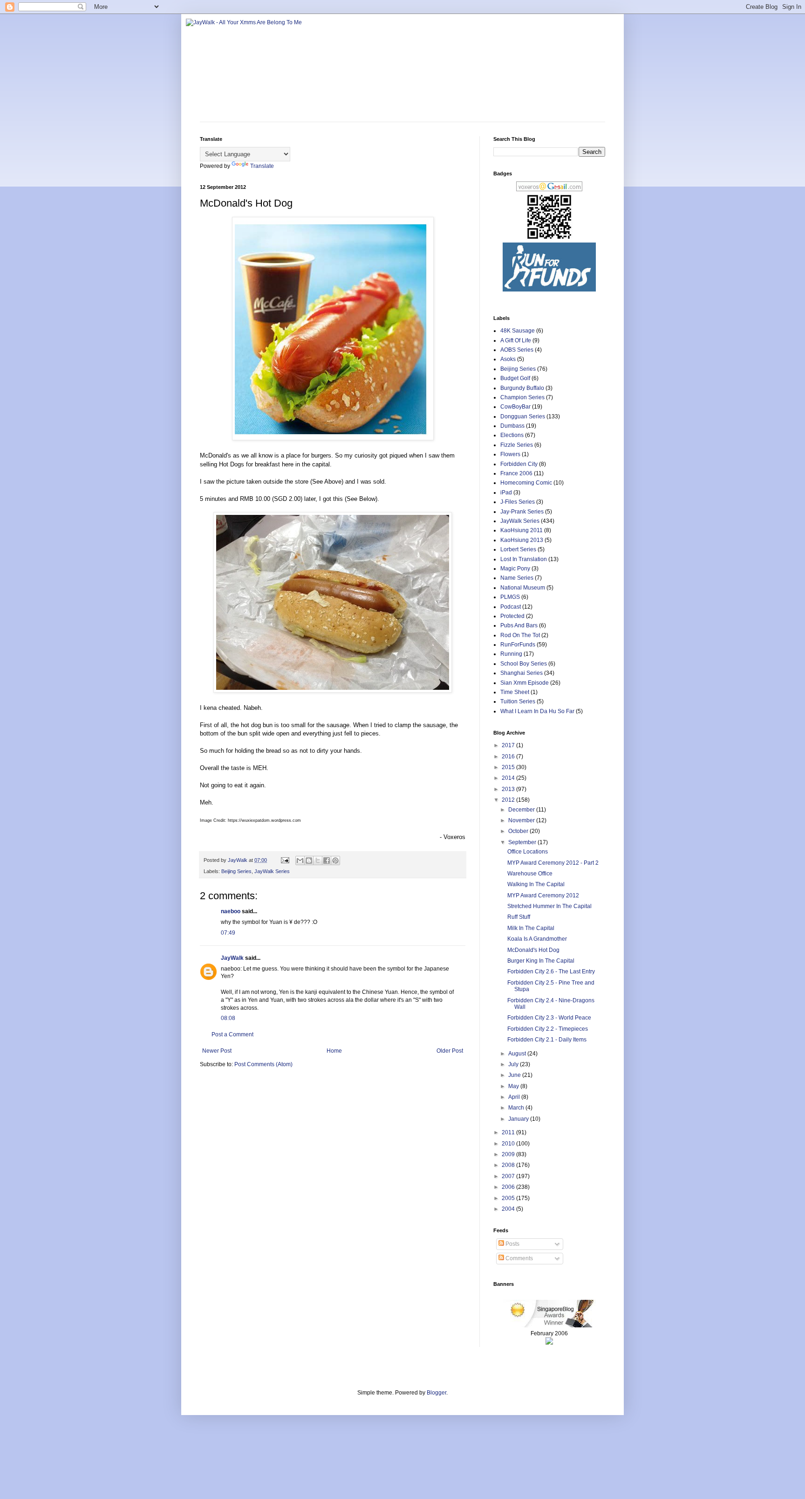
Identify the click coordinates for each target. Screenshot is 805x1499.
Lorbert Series (518, 549)
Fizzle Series (516, 445)
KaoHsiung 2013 (521, 540)
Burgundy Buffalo (522, 388)
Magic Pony (515, 568)
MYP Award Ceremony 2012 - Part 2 (553, 863)
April (514, 1097)
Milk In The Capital (530, 928)
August (517, 1053)
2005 (509, 1198)
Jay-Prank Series (522, 511)
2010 (509, 1143)
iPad (506, 492)
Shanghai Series (521, 673)
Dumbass (512, 426)
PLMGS (510, 597)
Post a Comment (232, 1034)
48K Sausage (517, 330)
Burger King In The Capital (540, 961)
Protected (512, 616)
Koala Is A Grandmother (537, 939)
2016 (509, 756)
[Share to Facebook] (326, 860)
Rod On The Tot (520, 635)
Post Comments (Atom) (263, 1064)
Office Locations (527, 851)
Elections (512, 435)
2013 (509, 789)
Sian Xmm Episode (524, 683)
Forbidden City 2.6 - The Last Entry (551, 971)
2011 (509, 1132)
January (519, 1119)
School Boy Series (523, 663)
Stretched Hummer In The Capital (549, 906)
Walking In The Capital (536, 884)
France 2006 (516, 473)
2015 (509, 767)
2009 (509, 1154)
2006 (509, 1187)
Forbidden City (519, 464)
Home (334, 1051)
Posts (511, 1244)
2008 (509, 1165)
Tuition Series (517, 701)
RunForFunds (517, 644)
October (519, 831)
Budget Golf (515, 378)
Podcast (510, 607)
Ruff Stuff (518, 917)
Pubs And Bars (519, 625)
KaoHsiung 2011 (521, 530)
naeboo (230, 911)
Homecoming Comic (526, 482)
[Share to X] (317, 860)
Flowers (510, 454)
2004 (509, 1209)
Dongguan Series (522, 416)
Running (511, 654)
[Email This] (300, 860)
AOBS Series (516, 350)
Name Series (516, 578)
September (523, 842)
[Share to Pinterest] (335, 860)
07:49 (228, 933)
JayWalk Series (272, 871)
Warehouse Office (530, 873)
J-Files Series (517, 502)
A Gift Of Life (515, 340)
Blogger (436, 1392)
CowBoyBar (515, 406)
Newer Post (217, 1051)
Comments (518, 1258)
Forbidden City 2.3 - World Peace (549, 1017)
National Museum (522, 587)
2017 (509, 745)
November (522, 820)
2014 (509, 778)
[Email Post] (285, 860)
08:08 (228, 1018)
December (522, 809)
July (514, 1064)
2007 (509, 1176)
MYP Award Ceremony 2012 (543, 895)
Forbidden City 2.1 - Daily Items (547, 1039)
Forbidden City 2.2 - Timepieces (547, 1029)
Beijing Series (236, 871)
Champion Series (522, 397)
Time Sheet (514, 692)
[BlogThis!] (309, 860)
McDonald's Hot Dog (533, 950)
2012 (509, 800)
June (515, 1075)
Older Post (450, 1051)
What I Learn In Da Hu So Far (537, 711)
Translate (262, 166)
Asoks (508, 359)
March (516, 1107)
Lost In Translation (523, 559)
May (514, 1086)
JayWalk (232, 958)
